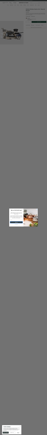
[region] (11, 429)
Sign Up (16, 222)
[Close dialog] (37, 209)
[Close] (20, 426)
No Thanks (16, 224)
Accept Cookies (5, 432)
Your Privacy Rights (18, 432)
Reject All (12, 432)
